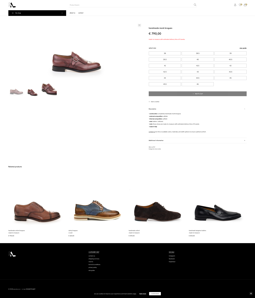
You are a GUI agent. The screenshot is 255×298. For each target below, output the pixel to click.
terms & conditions (94, 264)
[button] (251, 294)
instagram (172, 256)
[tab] (198, 122)
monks (159, 149)
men (156, 149)
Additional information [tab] (156, 140)
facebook (172, 259)
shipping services (94, 259)
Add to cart (199, 93)
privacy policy (93, 267)
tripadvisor (172, 261)
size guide (243, 48)
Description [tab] (152, 109)
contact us (92, 256)
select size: (152, 48)
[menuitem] (72, 13)
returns (91, 261)
